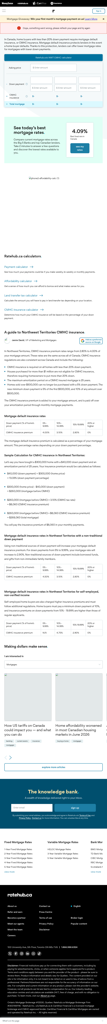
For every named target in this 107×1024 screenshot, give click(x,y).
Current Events (22, 741)
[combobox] (53, 664)
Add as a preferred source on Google (93, 340)
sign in (98, 11)
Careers (11, 935)
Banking (9, 741)
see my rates (80, 148)
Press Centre (45, 912)
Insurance (36, 741)
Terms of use (45, 918)
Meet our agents (16, 923)
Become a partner (17, 918)
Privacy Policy (25, 818)
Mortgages (10, 745)
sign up (75, 807)
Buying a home (62, 741)
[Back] (5, 757)
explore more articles (53, 767)
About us (12, 906)
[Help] (26, 84)
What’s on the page (11, 1021)
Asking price (15, 67)
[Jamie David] (7, 341)
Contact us (36, 818)
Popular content (79, 923)
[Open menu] (4, 11)
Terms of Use (85, 815)
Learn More (91, 18)
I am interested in (14, 656)
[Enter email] (32, 808)
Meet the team (15, 929)
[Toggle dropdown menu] (101, 664)
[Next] (10, 757)
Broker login (77, 918)
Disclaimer (44, 929)
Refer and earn (15, 912)
